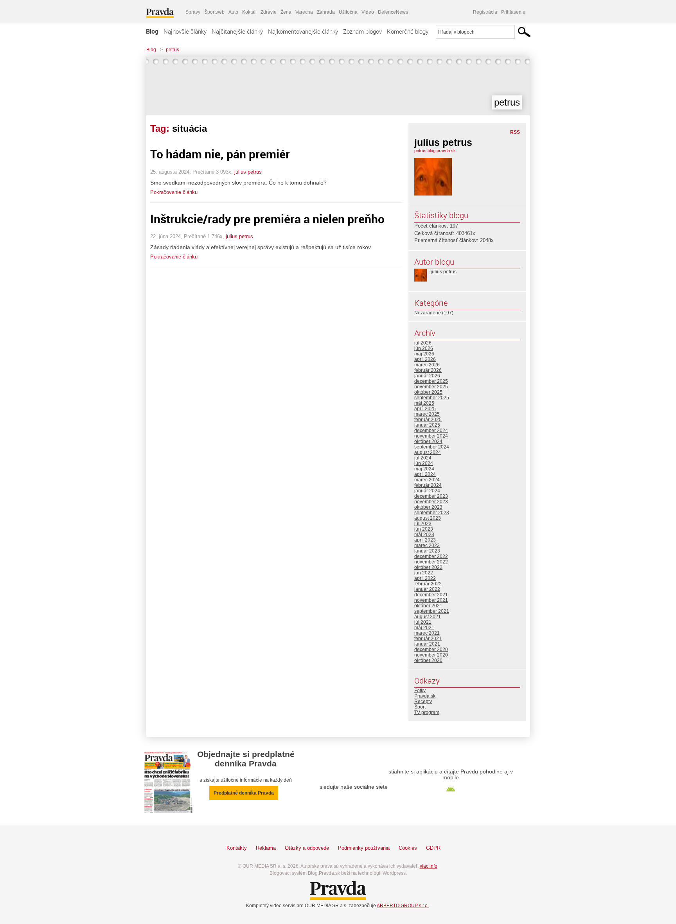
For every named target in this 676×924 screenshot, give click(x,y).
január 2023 (427, 551)
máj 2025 (424, 403)
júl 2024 (422, 458)
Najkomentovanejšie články (303, 31)
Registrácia (485, 12)
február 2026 (428, 370)
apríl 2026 (425, 359)
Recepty (423, 701)
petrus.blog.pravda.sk (435, 150)
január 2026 (427, 376)
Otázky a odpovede (307, 848)
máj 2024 (424, 469)
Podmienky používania (364, 848)
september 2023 (431, 512)
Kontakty (237, 848)
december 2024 (431, 430)
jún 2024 (423, 463)
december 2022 (431, 556)
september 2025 (431, 397)
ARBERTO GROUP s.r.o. (403, 905)
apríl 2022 (425, 578)
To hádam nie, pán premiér (220, 154)
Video (367, 12)
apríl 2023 (425, 540)
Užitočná (348, 12)
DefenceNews (393, 12)
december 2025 (431, 381)
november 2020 (431, 655)
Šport (420, 707)
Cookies (408, 848)
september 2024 (431, 447)
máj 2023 (424, 534)
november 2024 (431, 436)
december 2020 (431, 649)
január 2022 (427, 589)
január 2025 (427, 425)
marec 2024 (427, 480)
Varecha (304, 12)
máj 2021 (424, 627)
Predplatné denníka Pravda (244, 793)
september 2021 (431, 611)
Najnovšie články (185, 31)
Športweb (214, 12)
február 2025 (428, 419)
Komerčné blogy (407, 31)
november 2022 (431, 562)
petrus (172, 49)
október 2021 (428, 605)
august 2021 (427, 616)
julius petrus (248, 172)
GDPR (433, 848)
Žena (285, 12)
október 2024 (428, 441)
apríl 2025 (425, 408)
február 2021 (428, 638)
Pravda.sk (424, 696)
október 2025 (428, 392)
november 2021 (431, 600)
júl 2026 (422, 343)
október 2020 (428, 660)
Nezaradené (427, 313)
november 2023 (431, 501)
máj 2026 (424, 354)
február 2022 (428, 584)
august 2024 (427, 452)
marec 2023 (427, 545)
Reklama (266, 848)
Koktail (249, 12)
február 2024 (428, 485)
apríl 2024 (425, 474)
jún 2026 (423, 348)
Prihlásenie (513, 12)
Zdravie (269, 12)
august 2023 (427, 518)
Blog (152, 31)
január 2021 (427, 644)
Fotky (420, 690)
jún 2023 (423, 529)
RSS (515, 132)
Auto (233, 12)
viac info (428, 866)
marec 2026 (427, 365)
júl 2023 (422, 523)
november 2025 (431, 386)
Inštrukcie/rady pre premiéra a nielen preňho (267, 219)
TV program (426, 712)
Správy (192, 12)
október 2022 (428, 567)
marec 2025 (427, 414)
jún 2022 (423, 573)
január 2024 (427, 490)
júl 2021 (422, 622)
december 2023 (431, 496)
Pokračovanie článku (174, 192)
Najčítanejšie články (237, 31)
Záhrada (326, 12)
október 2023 (428, 507)
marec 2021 (427, 633)
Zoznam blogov (362, 31)
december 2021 (431, 594)
